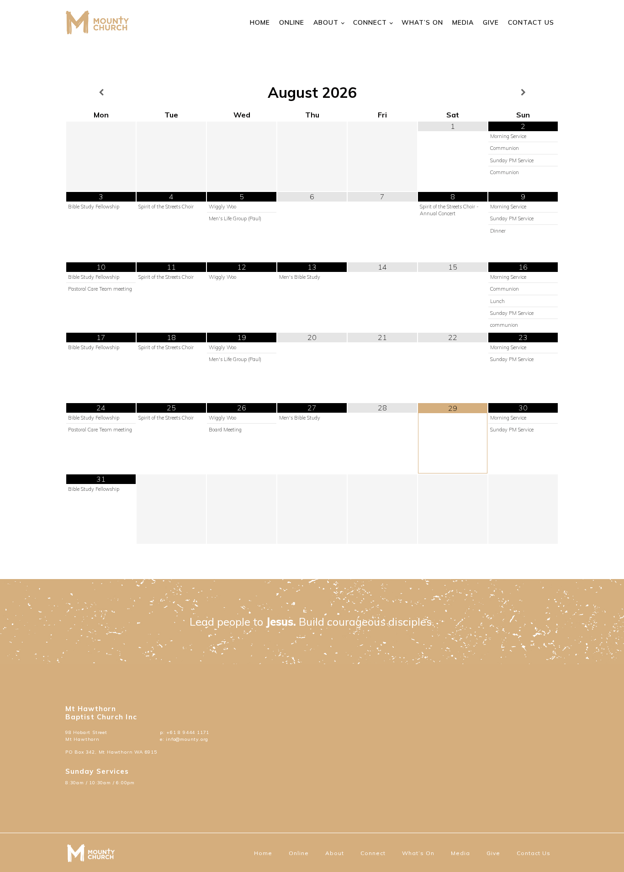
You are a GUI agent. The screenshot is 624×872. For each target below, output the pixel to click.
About (325, 22)
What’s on (422, 22)
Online (291, 22)
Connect (370, 22)
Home (260, 22)
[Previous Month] (101, 92)
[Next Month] (523, 92)
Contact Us (531, 22)
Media (463, 22)
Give (491, 22)
